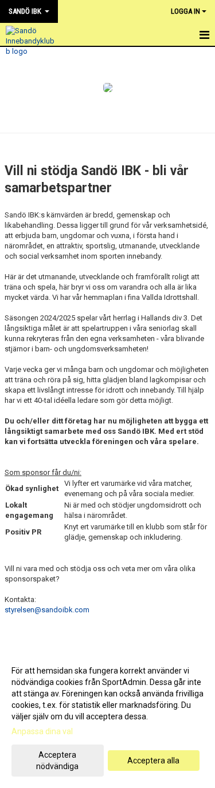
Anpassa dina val (42, 731)
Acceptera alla (153, 760)
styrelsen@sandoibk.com (47, 609)
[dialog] (107, 718)
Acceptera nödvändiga (57, 760)
